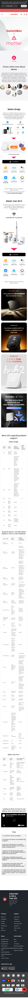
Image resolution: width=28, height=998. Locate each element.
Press (15, 941)
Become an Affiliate (18, 948)
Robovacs (3, 917)
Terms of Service (5, 958)
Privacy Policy (4, 946)
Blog (15, 939)
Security (3, 921)
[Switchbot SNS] (23, 975)
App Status (16, 925)
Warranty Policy (4, 943)
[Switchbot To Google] (20, 990)
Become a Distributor (18, 946)
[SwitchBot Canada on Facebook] (3, 975)
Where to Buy (17, 928)
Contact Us (16, 919)
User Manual (17, 921)
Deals (2, 928)
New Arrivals (4, 925)
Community (16, 943)
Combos (3, 923)
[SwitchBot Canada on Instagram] (13, 975)
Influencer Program (18, 950)
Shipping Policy (4, 941)
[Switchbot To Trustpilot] (7, 990)
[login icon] (24, 14)
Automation (3, 919)
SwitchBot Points (5, 939)
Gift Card (3, 930)
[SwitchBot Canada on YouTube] (18, 975)
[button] (4, 968)
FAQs (15, 930)
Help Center (16, 917)
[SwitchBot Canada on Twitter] (8, 975)
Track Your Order (18, 923)
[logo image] (14, 14)
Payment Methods (5, 952)
